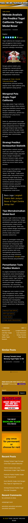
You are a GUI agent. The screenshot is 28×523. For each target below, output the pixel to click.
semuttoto (5, 506)
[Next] (23, 362)
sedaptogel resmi (7, 502)
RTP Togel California (8, 313)
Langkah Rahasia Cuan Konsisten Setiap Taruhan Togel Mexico (20, 332)
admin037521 (7, 29)
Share (20, 37)
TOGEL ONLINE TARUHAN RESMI (12, 320)
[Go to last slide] (4, 362)
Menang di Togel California (10, 310)
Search (4, 390)
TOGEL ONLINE (6, 11)
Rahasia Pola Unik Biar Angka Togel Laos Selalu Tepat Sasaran (7, 333)
